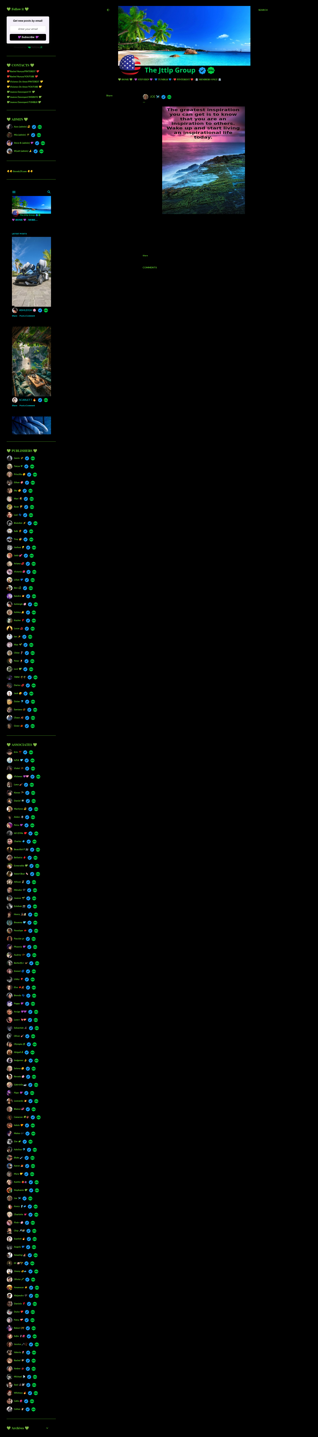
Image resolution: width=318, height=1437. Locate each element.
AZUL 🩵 (18, 760)
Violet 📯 (18, 768)
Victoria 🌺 (19, 571)
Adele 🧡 (18, 1125)
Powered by (20, 47)
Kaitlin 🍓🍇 (20, 1181)
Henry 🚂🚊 (20, 914)
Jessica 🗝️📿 (20, 1344)
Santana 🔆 (19, 709)
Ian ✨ (17, 636)
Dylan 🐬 (18, 701)
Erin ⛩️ (17, 752)
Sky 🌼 (17, 490)
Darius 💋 (18, 685)
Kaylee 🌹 (19, 620)
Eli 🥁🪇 (18, 1263)
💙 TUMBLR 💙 (163, 79)
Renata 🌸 (19, 1076)
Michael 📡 (19, 1376)
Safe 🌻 (17, 531)
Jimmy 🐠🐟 (20, 1271)
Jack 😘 (17, 693)
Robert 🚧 (18, 1327)
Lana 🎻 (18, 784)
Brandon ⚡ (19, 522)
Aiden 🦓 (18, 816)
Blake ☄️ (18, 1157)
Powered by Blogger (189, 1415)
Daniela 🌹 (19, 1303)
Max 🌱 (17, 644)
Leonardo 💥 (20, 1100)
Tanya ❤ (18, 466)
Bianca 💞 (18, 1108)
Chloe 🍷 (18, 652)
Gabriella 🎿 (20, 1084)
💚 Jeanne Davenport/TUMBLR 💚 (24, 102)
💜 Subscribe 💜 (28, 37)
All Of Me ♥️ (20, 833)
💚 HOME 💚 (125, 79)
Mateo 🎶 (18, 1133)
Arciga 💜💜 (20, 1011)
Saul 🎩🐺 (19, 1384)
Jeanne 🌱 (19, 898)
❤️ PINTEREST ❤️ (183, 79)
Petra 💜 (18, 825)
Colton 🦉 (18, 1409)
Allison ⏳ (19, 881)
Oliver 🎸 (18, 1035)
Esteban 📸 (19, 906)
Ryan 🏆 (18, 506)
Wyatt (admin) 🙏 (22, 150)
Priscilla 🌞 (19, 474)
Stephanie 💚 (20, 1190)
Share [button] (109, 95)
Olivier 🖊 (18, 1279)
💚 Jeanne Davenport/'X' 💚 (21, 91)
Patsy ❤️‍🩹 (18, 1319)
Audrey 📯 (19, 954)
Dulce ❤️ (18, 1311)
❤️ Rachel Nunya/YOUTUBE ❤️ (22, 76)
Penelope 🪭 (20, 930)
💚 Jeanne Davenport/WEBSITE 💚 (24, 97)
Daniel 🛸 (18, 800)
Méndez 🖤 (19, 889)
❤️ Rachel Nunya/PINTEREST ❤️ (23, 71)
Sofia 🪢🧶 (19, 1336)
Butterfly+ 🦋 (20, 962)
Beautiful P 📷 (21, 849)
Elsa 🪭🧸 (19, 987)
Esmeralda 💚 (20, 865)
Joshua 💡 (19, 547)
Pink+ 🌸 (18, 1222)
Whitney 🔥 (19, 1392)
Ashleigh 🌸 (19, 604)
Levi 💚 (17, 668)
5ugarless (195, 1422)
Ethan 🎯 (18, 482)
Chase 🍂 (18, 717)
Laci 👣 (17, 514)
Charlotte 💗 (20, 1214)
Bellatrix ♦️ (19, 857)
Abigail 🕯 (18, 1052)
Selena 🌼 (18, 1068)
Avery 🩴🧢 (19, 1206)
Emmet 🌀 (19, 971)
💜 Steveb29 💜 (143, 79)
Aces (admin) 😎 (21, 126)
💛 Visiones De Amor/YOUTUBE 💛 (24, 86)
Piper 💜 (18, 1092)
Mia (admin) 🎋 (21, 134)
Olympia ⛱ (19, 1044)
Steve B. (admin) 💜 (23, 142)
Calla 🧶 (18, 1400)
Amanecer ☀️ (20, 1287)
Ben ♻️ (17, 587)
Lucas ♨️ (18, 628)
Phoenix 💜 (19, 946)
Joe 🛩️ (17, 1198)
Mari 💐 (17, 498)
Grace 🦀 (18, 725)
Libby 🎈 (18, 979)
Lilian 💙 (18, 579)
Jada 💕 (17, 555)
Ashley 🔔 (19, 612)
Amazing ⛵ (19, 1254)
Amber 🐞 (18, 1368)
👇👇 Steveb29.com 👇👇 (20, 171)
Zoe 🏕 (17, 1141)
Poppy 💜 (18, 1003)
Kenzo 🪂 (18, 792)
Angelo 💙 (19, 1246)
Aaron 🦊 (18, 1165)
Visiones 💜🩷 (21, 776)
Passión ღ (18, 938)
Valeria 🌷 (19, 1352)
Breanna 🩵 (19, 922)
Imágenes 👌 (20, 1060)
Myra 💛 (18, 1173)
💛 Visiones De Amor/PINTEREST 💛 (25, 81)
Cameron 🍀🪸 (21, 1117)
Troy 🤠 (17, 539)
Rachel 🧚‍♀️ (18, 1360)
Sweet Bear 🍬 (21, 873)
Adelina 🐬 (19, 1149)
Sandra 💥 (19, 595)
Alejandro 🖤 (20, 1295)
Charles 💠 (19, 841)
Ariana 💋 (18, 563)
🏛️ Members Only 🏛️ (208, 79)
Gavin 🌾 (18, 458)
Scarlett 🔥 (19, 1238)
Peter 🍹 (18, 660)
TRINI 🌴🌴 (19, 677)
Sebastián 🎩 (20, 1027)
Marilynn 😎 (20, 808)
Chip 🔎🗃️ (19, 1230)
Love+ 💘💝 (19, 1019)
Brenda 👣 (19, 995)
